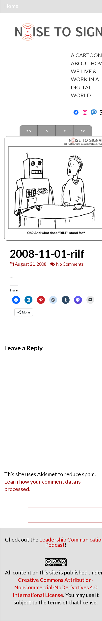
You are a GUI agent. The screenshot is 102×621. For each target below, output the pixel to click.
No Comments (70, 264)
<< (28, 130)
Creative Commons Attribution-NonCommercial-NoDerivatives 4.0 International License (55, 587)
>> (82, 130)
